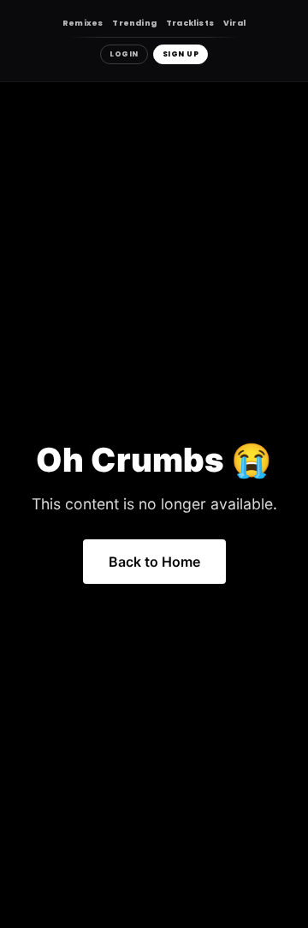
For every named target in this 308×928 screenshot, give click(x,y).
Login (124, 54)
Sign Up (181, 54)
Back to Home (154, 561)
